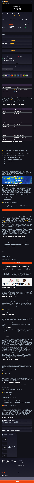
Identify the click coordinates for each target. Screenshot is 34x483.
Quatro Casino (17, 262)
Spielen (17, 481)
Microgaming (11, 24)
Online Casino (3, 3)
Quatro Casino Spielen (17, 210)
